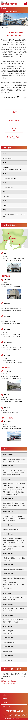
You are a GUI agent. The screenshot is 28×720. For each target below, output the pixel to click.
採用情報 (5, 702)
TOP (2, 27)
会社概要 (14, 112)
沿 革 (14, 128)
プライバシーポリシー (14, 137)
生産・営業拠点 (14, 120)
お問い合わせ (6, 706)
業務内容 (5, 698)
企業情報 (5, 695)
